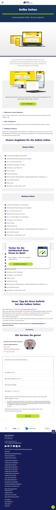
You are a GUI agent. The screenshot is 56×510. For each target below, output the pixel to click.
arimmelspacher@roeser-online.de (12, 349)
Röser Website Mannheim (11, 479)
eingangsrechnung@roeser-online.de (23, 449)
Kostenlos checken (20, 264)
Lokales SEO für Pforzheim (11, 469)
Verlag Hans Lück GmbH (10, 494)
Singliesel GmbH (8, 492)
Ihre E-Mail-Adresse (10, 378)
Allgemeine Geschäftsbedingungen (13, 453)
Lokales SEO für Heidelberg (11, 462)
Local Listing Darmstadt (10, 477)
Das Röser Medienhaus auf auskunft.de (14, 446)
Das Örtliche (7, 499)
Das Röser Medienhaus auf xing (16, 446)
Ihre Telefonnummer (10, 384)
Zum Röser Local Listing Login (12, 486)
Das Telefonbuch (9, 501)
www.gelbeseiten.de (26, 309)
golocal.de (7, 505)
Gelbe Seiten (8, 503)
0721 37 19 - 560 (10, 351)
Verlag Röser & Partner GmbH (12, 496)
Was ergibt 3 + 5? (9, 391)
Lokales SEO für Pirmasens (11, 471)
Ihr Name (7, 372)
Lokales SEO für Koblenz (10, 464)
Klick (27, 65)
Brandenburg (29, 329)
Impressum (7, 451)
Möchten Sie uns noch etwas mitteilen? (16, 359)
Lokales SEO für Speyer (10, 475)
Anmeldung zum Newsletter (11, 481)
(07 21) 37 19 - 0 (13, 441)
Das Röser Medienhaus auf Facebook (8, 446)
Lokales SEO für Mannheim (11, 466)
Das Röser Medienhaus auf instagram (11, 446)
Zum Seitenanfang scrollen (53, 507)
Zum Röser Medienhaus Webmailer (13, 484)
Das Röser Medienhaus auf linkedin (19, 446)
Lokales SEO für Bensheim (11, 460)
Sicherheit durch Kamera (10, 457)
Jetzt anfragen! (27, 104)
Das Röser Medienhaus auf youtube (5, 446)
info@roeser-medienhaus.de (15, 442)
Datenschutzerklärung (10, 455)
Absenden (28, 416)
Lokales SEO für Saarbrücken (12, 473)
